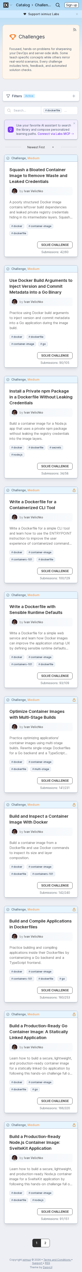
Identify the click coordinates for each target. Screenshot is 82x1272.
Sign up (71, 5)
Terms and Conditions (57, 1259)
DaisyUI (47, 1267)
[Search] (57, 5)
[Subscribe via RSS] (75, 30)
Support (37, 1263)
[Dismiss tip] (74, 123)
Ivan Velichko (33, 191)
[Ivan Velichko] (14, 191)
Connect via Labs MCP (54, 133)
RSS (47, 1263)
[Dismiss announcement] (76, 14)
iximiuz (26, 1259)
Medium (34, 158)
